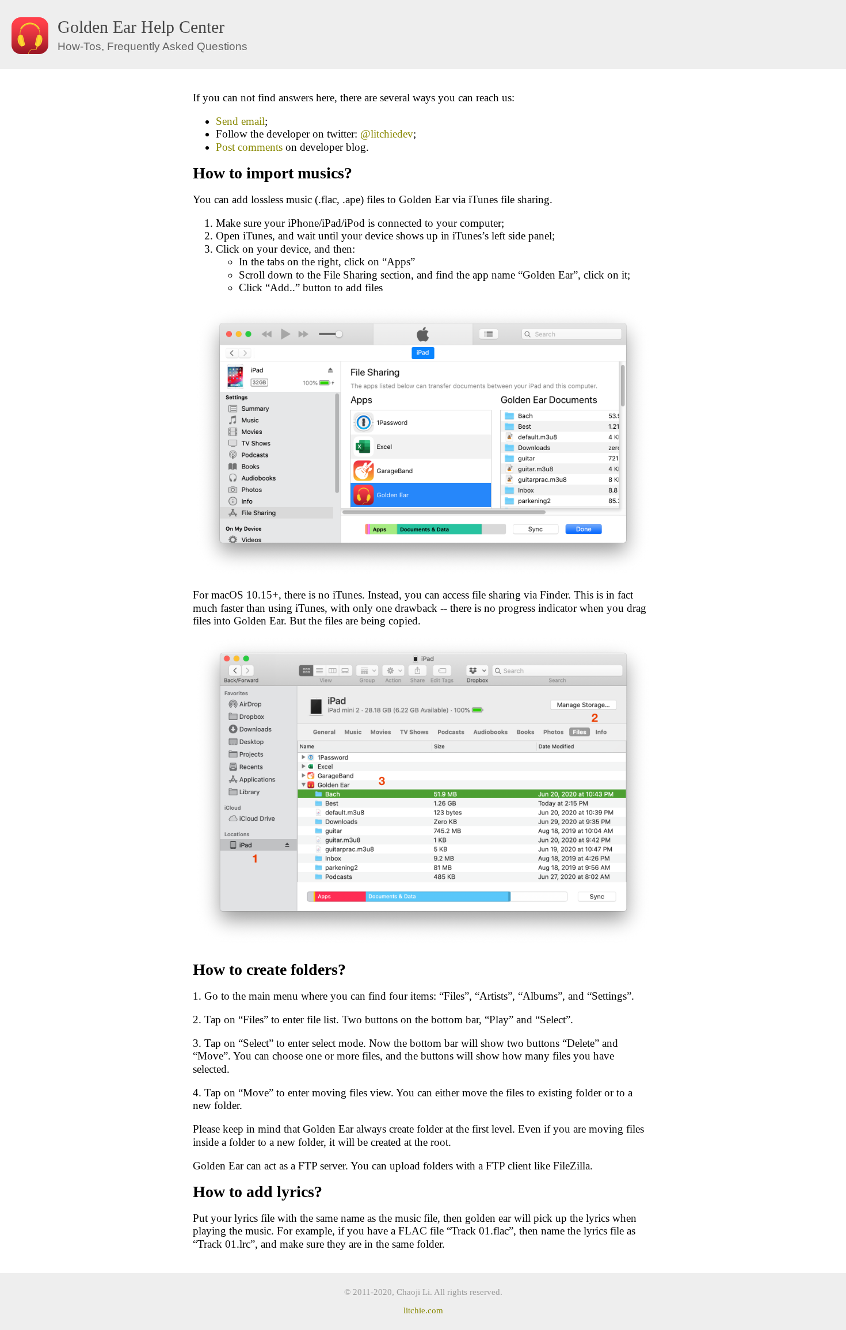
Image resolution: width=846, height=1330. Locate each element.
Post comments (249, 147)
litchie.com (423, 1310)
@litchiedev (386, 134)
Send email (240, 121)
